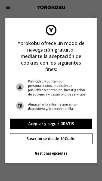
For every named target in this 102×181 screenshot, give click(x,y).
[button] (51, 124)
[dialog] (51, 90)
